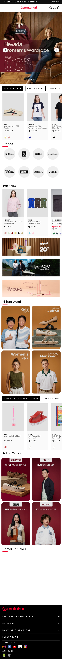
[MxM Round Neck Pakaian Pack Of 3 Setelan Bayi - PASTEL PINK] (33, 233)
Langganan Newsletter (17, 616)
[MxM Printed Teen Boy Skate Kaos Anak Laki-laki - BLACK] (54, 137)
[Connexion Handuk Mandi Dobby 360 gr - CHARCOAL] (57, 233)
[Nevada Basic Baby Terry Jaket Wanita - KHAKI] (15, 233)
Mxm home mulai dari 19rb (21, 398)
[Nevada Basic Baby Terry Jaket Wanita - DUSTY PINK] (5, 233)
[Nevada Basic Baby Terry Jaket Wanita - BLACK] (19, 233)
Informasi (9, 623)
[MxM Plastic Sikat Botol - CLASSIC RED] (5, 447)
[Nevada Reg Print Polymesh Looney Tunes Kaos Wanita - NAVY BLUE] (30, 137)
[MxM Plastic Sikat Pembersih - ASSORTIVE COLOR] (30, 447)
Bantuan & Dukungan (16, 630)
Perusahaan (10, 637)
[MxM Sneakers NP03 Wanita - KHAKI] (5, 137)
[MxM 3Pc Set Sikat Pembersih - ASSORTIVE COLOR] (54, 447)
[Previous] (5, 50)
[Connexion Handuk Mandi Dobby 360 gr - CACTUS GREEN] (54, 233)
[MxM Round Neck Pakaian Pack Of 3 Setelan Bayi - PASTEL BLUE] (30, 233)
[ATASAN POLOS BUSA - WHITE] (5, 597)
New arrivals (12, 88)
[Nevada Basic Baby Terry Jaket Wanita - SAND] (22, 233)
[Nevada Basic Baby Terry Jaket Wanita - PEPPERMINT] (9, 233)
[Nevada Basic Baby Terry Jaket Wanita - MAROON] (12, 233)
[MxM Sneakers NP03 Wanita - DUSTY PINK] (9, 137)
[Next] (56, 50)
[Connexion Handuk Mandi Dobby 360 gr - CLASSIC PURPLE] (60, 233)
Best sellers (35, 88)
